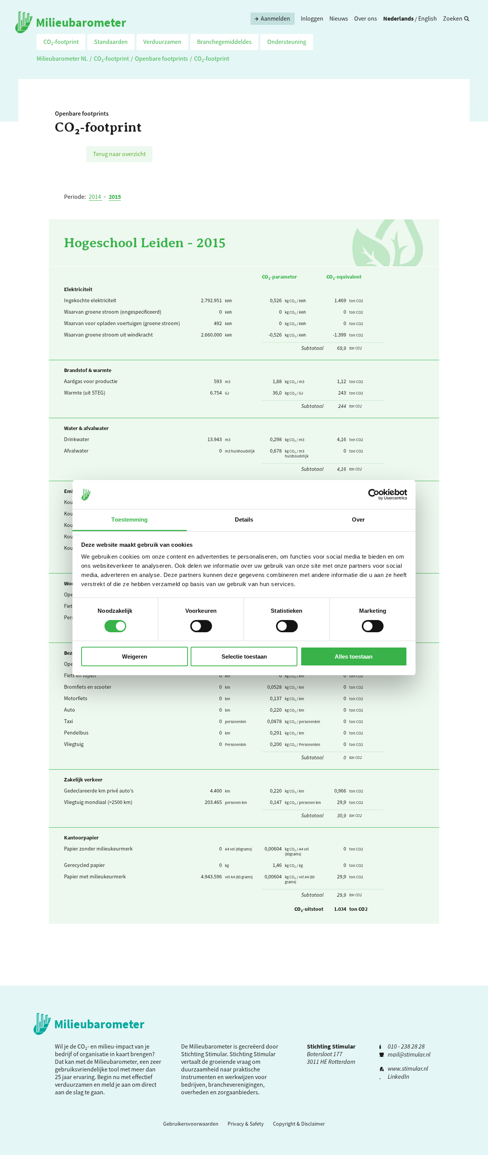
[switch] (201, 626)
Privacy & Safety (246, 1123)
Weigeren (134, 656)
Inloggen (312, 18)
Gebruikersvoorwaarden (190, 1123)
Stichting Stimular (253, 1054)
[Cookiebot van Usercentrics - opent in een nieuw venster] (373, 494)
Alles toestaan (353, 656)
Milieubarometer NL (62, 58)
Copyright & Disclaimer (299, 1123)
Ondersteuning (286, 41)
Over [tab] (358, 519)
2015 (115, 196)
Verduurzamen (162, 41)
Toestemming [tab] (129, 519)
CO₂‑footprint (61, 41)
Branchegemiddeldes (224, 41)
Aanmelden (275, 18)
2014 (95, 196)
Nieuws (338, 18)
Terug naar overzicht (119, 154)
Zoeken (452, 18)
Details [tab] (244, 519)
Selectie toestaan (244, 656)
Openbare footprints (161, 58)
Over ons (365, 18)
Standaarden (111, 41)
